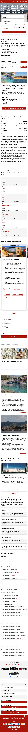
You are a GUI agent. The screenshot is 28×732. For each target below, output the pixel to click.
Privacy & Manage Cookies (13, 717)
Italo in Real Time (6, 718)
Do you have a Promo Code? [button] (19, 28)
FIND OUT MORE (18, 367)
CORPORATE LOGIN (16, 707)
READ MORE (23, 412)
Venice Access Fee (22, 718)
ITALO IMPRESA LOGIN (16, 702)
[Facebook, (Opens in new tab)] (6, 664)
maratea (4, 180)
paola (3, 197)
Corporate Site (21, 717)
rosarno (3, 222)
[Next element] (17, 313)
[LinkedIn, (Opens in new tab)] (12, 664)
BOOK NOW (24, 62)
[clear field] (22, 17)
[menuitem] (13, 2)
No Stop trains (6, 333)
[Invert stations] (25, 19)
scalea (3, 188)
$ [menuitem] (16, 2)
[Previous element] (10, 313)
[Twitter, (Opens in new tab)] (15, 664)
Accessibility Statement (14, 718)
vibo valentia (5, 214)
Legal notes (6, 717)
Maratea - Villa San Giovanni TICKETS (14, 108)
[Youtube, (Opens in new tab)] (18, 664)
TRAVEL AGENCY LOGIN (16, 713)
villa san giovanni (6, 231)
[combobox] (12, 17)
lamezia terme (5, 205)
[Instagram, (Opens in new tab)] (9, 664)
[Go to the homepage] (3, 2)
